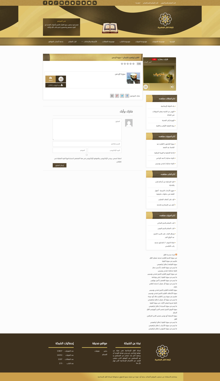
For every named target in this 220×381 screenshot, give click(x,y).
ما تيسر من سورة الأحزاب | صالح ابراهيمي (163, 325)
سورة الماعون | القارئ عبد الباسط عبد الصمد (165, 145)
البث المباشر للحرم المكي (165, 223)
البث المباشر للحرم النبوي (166, 228)
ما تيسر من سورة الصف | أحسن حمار (165, 267)
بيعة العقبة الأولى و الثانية (165, 126)
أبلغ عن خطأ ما (170, 50)
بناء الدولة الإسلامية (167, 106)
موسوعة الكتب (125, 41)
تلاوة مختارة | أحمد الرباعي (165, 158)
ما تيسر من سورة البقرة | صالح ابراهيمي (163, 322)
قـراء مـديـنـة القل (169, 255)
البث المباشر (72, 41)
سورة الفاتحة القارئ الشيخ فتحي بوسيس (163, 290)
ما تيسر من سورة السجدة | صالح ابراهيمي (163, 306)
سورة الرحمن (120, 74)
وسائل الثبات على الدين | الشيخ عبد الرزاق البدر (164, 235)
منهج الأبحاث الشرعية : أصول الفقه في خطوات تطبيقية (164, 192)
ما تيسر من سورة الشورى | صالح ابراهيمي (163, 329)
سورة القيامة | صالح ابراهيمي (167, 264)
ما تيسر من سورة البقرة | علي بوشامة (164, 277)
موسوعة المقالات (108, 41)
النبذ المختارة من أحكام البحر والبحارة (164, 183)
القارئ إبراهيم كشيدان (131, 57)
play (61, 79)
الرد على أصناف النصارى (166, 199)
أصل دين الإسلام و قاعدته (165, 205)
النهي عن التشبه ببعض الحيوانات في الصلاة (163, 113)
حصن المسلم (104, 352)
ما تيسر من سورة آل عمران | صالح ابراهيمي (162, 300)
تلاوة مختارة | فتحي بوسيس (164, 163)
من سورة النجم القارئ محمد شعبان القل (163, 258)
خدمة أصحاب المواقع (56, 41)
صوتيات (97, 351)
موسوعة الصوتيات (158, 41)
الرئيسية (172, 41)
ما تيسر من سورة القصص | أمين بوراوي (164, 280)
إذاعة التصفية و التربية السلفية (164, 153)
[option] (61, 24)
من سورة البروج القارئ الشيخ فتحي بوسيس (162, 274)
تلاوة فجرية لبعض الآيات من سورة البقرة (163, 303)
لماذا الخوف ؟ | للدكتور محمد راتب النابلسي (164, 244)
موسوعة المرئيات (141, 41)
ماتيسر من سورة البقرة (169, 261)
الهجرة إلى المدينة (168, 120)
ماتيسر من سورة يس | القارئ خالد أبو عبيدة (162, 296)
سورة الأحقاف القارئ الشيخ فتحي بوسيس (162, 293)
